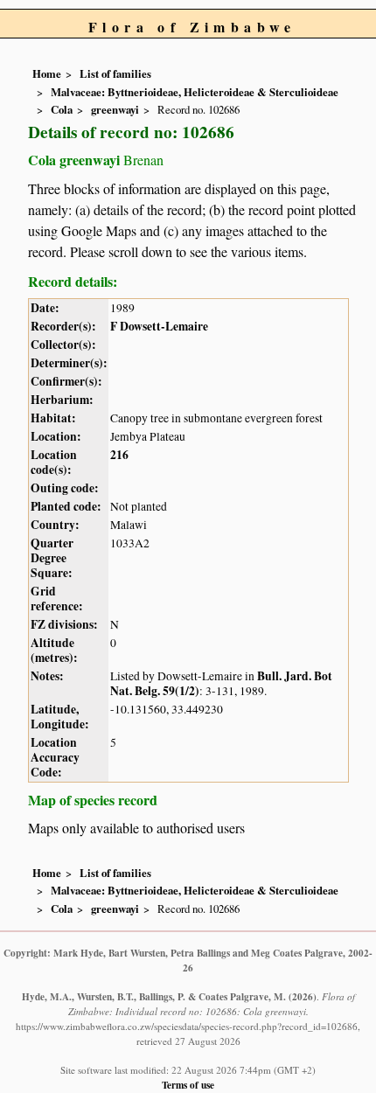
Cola (62, 109)
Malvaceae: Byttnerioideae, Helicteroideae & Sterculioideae (194, 92)
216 (119, 454)
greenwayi (115, 109)
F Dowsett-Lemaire (159, 326)
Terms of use (188, 1084)
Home (46, 73)
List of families (115, 73)
